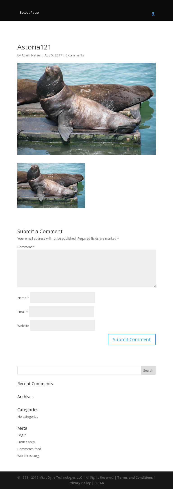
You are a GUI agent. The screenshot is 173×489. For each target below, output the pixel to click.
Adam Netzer (31, 55)
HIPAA (99, 483)
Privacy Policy (80, 483)
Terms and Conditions (135, 477)
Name (23, 298)
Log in (21, 435)
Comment (26, 247)
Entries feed (26, 442)
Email (22, 312)
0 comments (75, 55)
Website (23, 326)
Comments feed (29, 449)
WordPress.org (28, 455)
